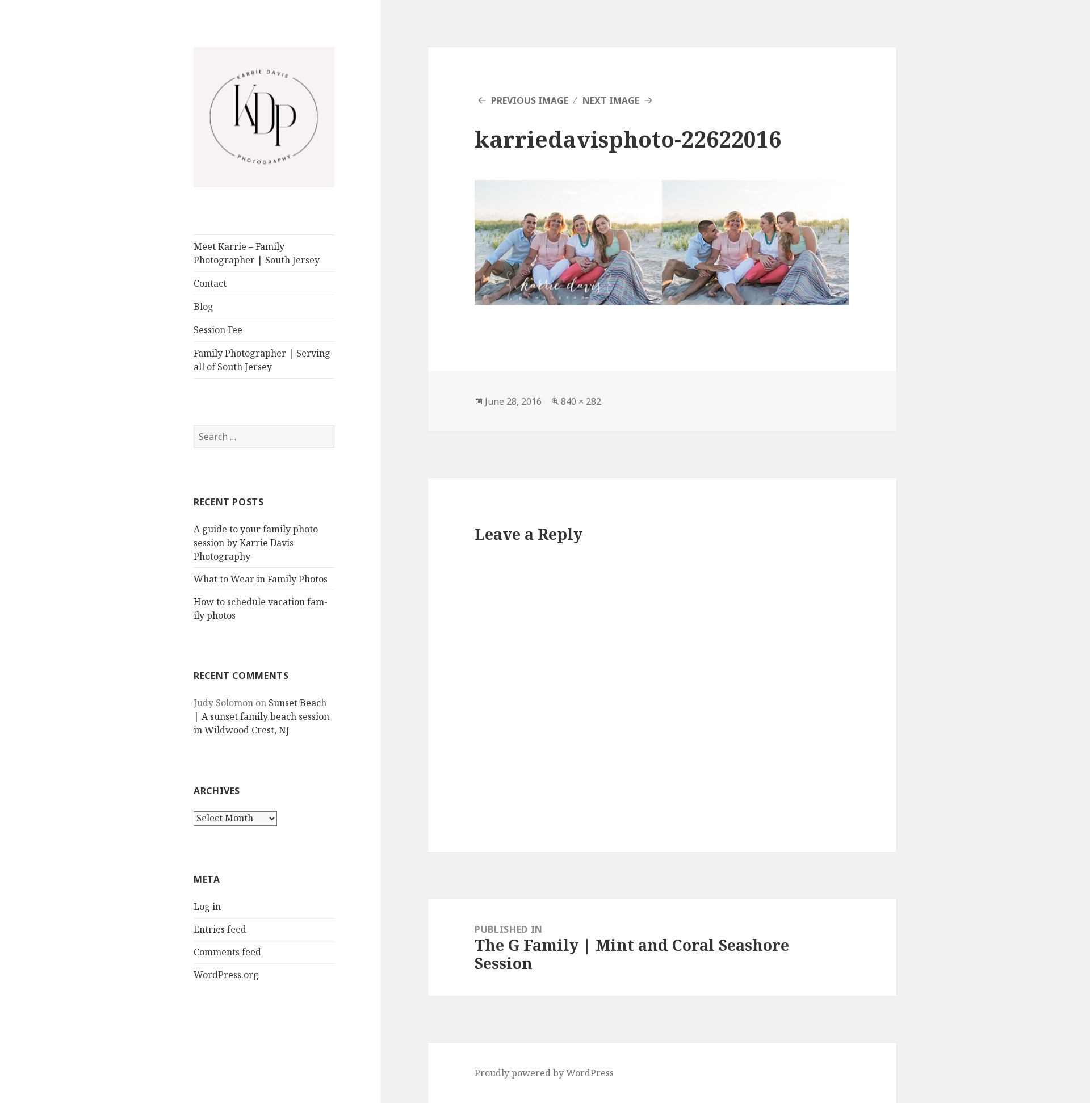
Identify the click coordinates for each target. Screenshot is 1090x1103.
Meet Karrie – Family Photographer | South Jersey (257, 253)
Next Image (610, 100)
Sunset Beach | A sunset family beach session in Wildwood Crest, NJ (261, 716)
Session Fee (218, 330)
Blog (203, 306)
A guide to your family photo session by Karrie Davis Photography (256, 543)
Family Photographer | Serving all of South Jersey (262, 360)
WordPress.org (226, 974)
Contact (210, 283)
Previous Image (529, 100)
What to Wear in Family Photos (261, 579)
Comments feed (227, 952)
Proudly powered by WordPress (544, 1073)
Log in (207, 906)
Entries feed (220, 929)
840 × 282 (581, 401)
